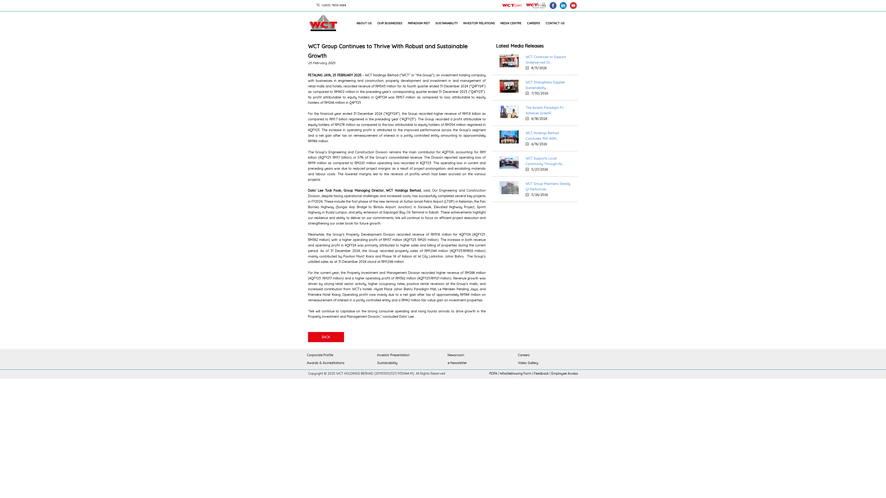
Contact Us (555, 23)
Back (326, 337)
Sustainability (446, 23)
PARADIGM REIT (419, 23)
